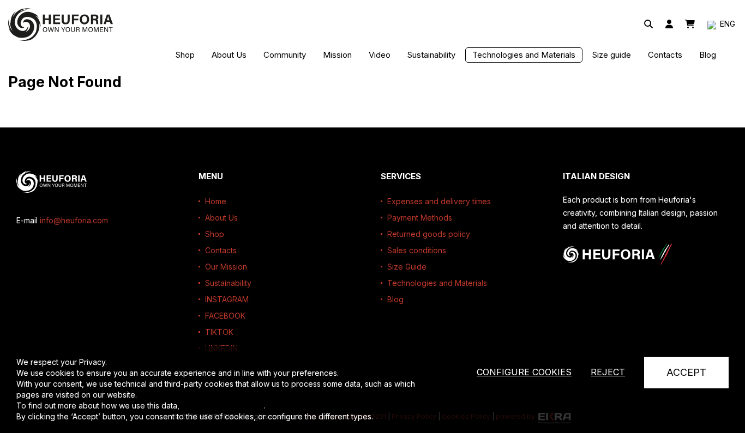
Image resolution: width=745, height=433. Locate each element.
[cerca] (648, 24)
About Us (229, 55)
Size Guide (406, 266)
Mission (337, 55)
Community (284, 55)
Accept (686, 372)
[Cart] (690, 24)
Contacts (665, 55)
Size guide (611, 55)
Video (379, 55)
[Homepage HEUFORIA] (60, 24)
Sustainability (431, 55)
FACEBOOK (225, 315)
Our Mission (226, 266)
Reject (608, 372)
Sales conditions (416, 250)
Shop (185, 55)
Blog (707, 55)
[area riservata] (669, 24)
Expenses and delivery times (439, 201)
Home (215, 201)
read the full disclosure (223, 405)
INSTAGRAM (227, 299)
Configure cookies (524, 372)
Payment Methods (419, 217)
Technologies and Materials (523, 55)
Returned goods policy (428, 234)
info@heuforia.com (74, 220)
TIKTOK (219, 332)
